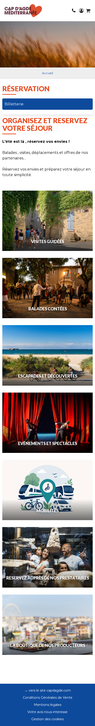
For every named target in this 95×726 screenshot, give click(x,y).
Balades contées (47, 308)
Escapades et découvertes (47, 375)
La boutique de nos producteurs (47, 645)
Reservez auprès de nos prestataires (47, 577)
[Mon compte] (81, 10)
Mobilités (47, 510)
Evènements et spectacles (47, 443)
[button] (88, 10)
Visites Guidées (47, 241)
